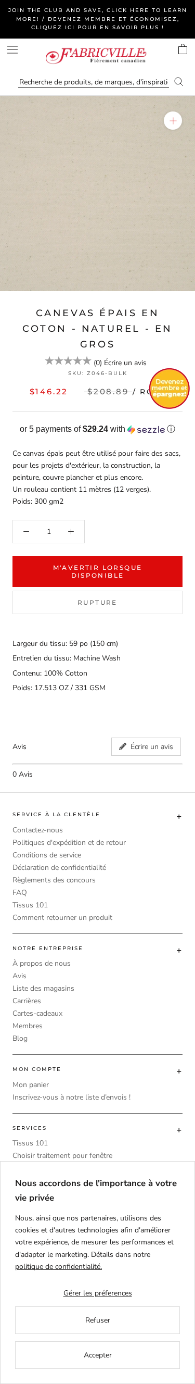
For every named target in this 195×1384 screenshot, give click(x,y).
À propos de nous (41, 963)
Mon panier (30, 1085)
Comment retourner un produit (62, 917)
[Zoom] (173, 120)
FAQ (19, 892)
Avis (19, 976)
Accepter (98, 1355)
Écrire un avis (125, 363)
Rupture (97, 602)
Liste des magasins (43, 988)
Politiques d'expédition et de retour (69, 842)
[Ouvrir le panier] (182, 49)
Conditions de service (46, 855)
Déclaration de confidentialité (59, 867)
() (98, 363)
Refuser (97, 1320)
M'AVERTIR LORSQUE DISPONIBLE (97, 571)
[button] (97, 429)
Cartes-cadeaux (37, 1013)
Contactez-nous (37, 830)
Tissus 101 (30, 905)
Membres (27, 1026)
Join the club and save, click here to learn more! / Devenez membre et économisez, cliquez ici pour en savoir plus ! (97, 19)
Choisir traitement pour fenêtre (62, 1156)
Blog (20, 1038)
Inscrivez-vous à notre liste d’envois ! (71, 1097)
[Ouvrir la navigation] (12, 50)
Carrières (26, 1001)
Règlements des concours (54, 880)
